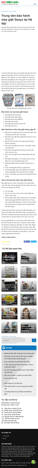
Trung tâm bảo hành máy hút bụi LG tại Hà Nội (28, 287)
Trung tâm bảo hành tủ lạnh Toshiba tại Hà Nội (28, 273)
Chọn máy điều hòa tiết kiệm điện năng (17, 362)
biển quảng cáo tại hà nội (21, 446)
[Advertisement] (19, 52)
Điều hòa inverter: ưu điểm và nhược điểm (18, 375)
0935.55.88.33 (12, 465)
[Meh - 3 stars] (6, 242)
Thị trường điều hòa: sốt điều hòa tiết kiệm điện (18, 393)
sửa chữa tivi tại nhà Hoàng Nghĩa (20, 456)
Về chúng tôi (5, 436)
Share (27, 241)
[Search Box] (34, 340)
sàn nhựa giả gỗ (27, 453)
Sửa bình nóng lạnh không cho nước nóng (27, 315)
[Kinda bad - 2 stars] (4, 242)
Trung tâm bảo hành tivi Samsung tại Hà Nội (8, 259)
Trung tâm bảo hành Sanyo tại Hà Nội (12, 73)
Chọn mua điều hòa (10, 378)
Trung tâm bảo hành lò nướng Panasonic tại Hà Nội (27, 259)
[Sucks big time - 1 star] (2, 242)
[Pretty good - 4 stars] (8, 242)
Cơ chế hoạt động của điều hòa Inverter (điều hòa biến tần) (19, 371)
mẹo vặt (14, 451)
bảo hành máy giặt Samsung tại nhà (12, 214)
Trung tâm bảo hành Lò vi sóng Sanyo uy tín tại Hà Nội (27, 328)
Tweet (34, 241)
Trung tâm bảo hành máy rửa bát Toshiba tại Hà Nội (8, 287)
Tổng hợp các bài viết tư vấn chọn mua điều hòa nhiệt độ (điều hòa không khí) (18, 357)
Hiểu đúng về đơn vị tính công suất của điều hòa (18, 387)
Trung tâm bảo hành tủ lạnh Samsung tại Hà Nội (8, 273)
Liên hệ (4, 438)
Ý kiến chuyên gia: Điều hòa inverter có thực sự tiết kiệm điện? (18, 366)
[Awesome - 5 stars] (10, 242)
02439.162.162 (22, 465)
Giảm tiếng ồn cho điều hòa (13, 383)
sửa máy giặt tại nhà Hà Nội (16, 448)
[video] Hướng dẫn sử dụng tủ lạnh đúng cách (19, 353)
